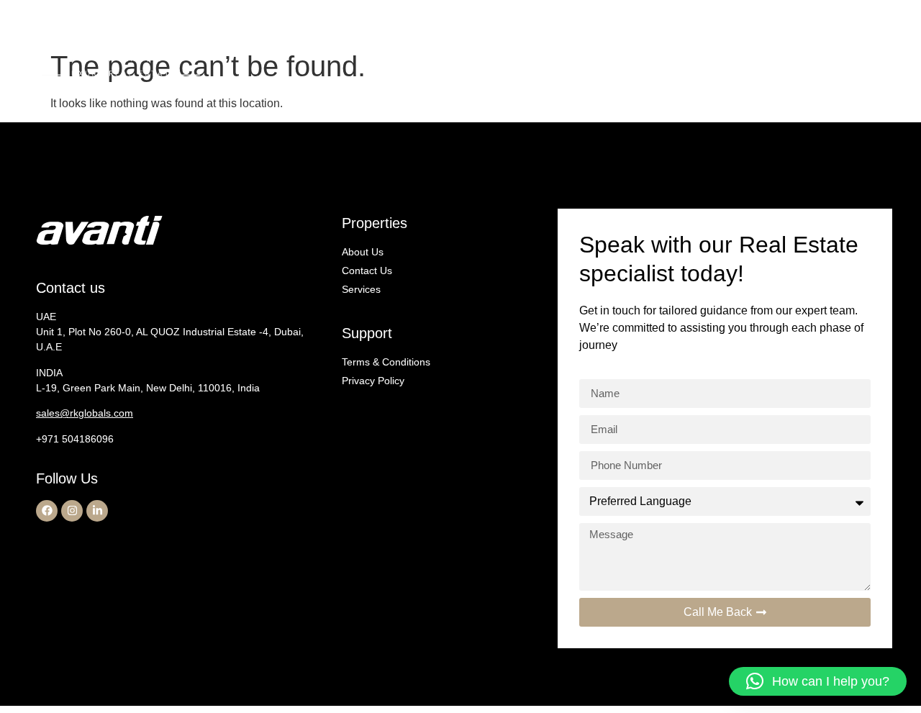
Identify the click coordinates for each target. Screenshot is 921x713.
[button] (818, 681)
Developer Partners (752, 53)
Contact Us (848, 53)
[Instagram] (72, 511)
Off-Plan (584, 53)
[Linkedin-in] (97, 511)
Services (663, 53)
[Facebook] (47, 511)
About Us (522, 53)
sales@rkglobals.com (84, 413)
